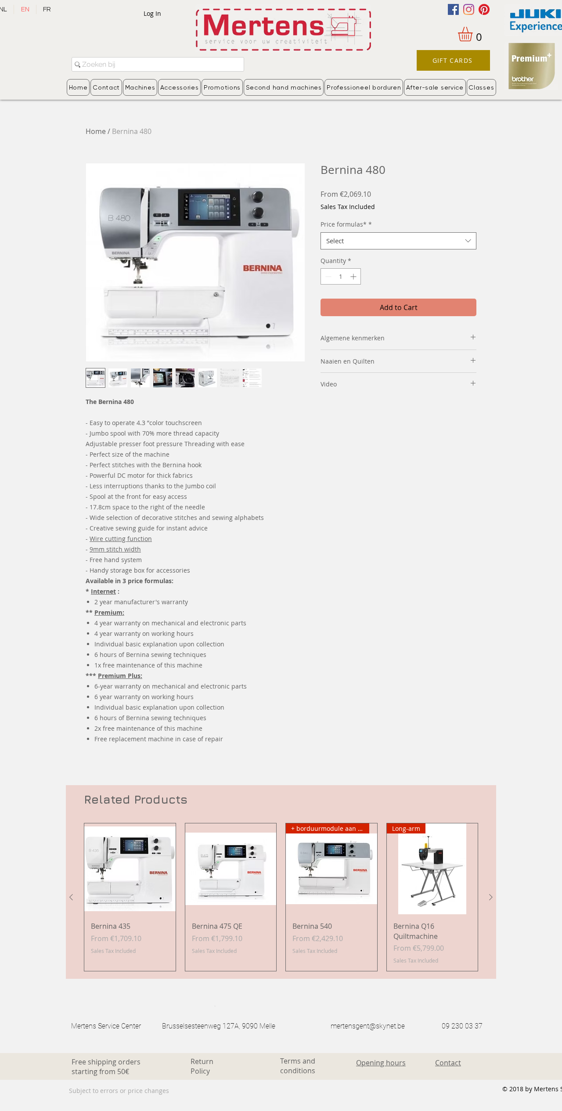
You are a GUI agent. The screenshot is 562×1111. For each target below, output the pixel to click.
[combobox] (398, 240)
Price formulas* (346, 224)
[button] (474, 34)
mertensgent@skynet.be (368, 1026)
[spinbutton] (341, 276)
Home (96, 131)
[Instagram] (468, 9)
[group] (281, 897)
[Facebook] (453, 9)
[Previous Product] (71, 897)
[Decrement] (327, 276)
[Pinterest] (484, 9)
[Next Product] (491, 897)
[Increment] (354, 276)
